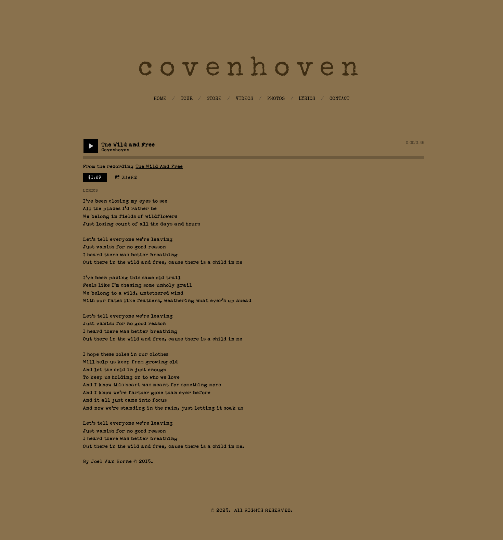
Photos (276, 99)
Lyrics (307, 99)
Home (160, 99)
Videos (244, 99)
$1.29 (95, 177)
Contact (339, 99)
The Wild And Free (159, 166)
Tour (187, 99)
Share (129, 177)
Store (214, 99)
